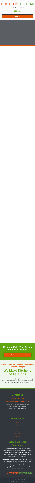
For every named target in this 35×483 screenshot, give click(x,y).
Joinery (17, 428)
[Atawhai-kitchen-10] (17, 253)
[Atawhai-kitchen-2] (17, 330)
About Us (17, 433)
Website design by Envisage (18, 481)
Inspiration (17, 431)
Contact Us (17, 436)
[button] (15, 412)
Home (17, 422)
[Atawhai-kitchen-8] (17, 58)
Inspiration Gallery (17, 24)
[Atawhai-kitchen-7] (17, 153)
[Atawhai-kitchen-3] (17, 82)
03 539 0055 (20, 399)
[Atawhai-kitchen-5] (17, 215)
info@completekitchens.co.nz (17, 401)
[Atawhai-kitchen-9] (17, 106)
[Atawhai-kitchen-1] (17, 176)
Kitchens (17, 425)
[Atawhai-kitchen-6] (17, 129)
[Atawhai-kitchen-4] (17, 292)
